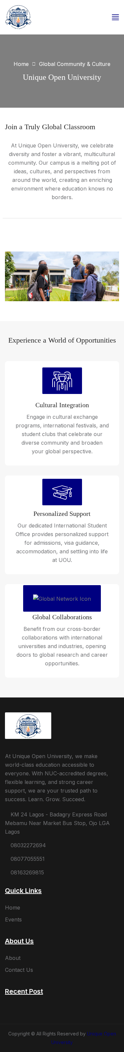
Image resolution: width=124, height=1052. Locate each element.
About (13, 958)
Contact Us (19, 970)
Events (13, 919)
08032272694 (27, 845)
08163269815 (26, 872)
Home (21, 64)
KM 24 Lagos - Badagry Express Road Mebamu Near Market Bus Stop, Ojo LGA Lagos (57, 823)
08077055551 (27, 859)
